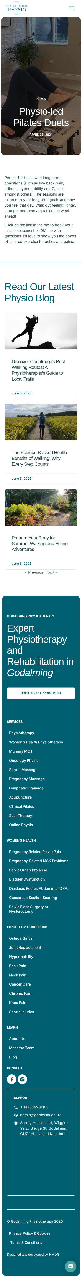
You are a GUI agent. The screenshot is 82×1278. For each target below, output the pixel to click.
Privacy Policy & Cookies (29, 1233)
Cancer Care (20, 984)
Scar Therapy (20, 815)
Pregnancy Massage (27, 778)
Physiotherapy (21, 733)
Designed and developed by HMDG (33, 1254)
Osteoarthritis (21, 938)
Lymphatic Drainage (26, 788)
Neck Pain (17, 975)
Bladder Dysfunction (27, 879)
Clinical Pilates (21, 806)
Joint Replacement (25, 947)
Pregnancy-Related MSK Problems (38, 861)
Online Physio (21, 824)
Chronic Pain (20, 993)
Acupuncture (20, 797)
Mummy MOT (21, 751)
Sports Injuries (21, 1011)
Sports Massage (23, 769)
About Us (17, 1038)
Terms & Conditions (26, 1242)
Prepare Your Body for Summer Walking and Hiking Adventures (40, 543)
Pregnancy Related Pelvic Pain (35, 851)
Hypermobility (21, 956)
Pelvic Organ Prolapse (28, 870)
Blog (13, 1057)
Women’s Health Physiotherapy (36, 742)
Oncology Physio (24, 760)
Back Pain (17, 965)
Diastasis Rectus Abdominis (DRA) (39, 888)
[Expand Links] (70, 1266)
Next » (51, 572)
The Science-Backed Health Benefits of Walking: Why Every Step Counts (39, 458)
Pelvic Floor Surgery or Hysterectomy (28, 909)
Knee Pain (17, 1002)
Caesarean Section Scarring (33, 897)
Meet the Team (21, 1048)
